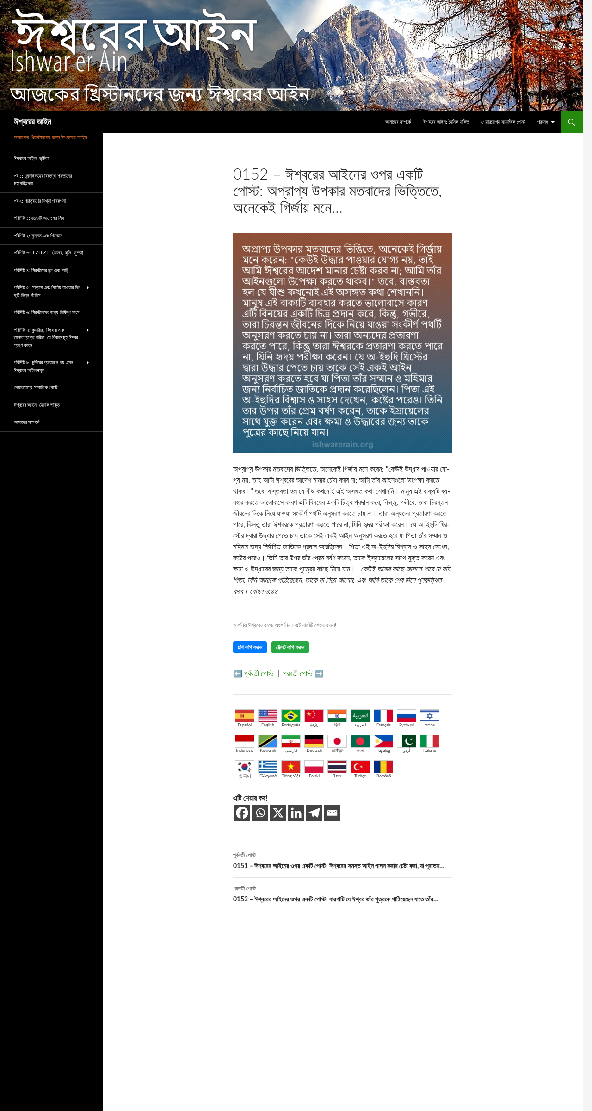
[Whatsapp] (260, 813)
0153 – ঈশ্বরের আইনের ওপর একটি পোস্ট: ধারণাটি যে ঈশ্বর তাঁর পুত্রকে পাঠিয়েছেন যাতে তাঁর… (335, 894)
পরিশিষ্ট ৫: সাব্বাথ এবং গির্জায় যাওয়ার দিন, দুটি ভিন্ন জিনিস (48, 291)
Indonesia (244, 751)
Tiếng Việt (291, 776)
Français (383, 725)
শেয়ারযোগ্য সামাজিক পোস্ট (503, 121)
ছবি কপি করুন (250, 647)
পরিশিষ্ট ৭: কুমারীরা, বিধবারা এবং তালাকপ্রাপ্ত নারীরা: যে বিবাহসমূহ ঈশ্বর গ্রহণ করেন (46, 338)
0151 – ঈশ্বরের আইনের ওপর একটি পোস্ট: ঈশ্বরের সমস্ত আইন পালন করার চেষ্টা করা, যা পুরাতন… (338, 860)
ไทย (337, 776)
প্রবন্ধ (542, 121)
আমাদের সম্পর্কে (398, 121)
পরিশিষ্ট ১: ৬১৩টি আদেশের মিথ (39, 218)
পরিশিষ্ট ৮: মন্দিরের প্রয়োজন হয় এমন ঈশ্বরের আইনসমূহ (43, 366)
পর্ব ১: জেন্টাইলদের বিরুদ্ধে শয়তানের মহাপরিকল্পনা (43, 180)
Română (383, 776)
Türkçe (360, 776)
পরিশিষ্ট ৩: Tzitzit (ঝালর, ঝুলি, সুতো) (48, 252)
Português (291, 725)
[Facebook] (242, 813)
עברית (430, 725)
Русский (406, 725)
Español (245, 725)
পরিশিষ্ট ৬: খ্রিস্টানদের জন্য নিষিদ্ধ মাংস (47, 312)
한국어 (245, 776)
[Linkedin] (296, 813)
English (267, 725)
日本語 (337, 751)
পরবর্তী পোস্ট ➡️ (303, 673)
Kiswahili (268, 751)
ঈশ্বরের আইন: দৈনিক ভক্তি (446, 121)
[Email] (332, 813)
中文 (314, 725)
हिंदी (337, 725)
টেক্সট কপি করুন (290, 647)
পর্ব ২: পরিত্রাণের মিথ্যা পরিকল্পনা (40, 201)
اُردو (406, 751)
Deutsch (314, 751)
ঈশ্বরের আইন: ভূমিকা (31, 158)
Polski (314, 776)
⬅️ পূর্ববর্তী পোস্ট (253, 673)
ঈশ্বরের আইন (32, 122)
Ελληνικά (268, 776)
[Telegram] (314, 813)
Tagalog (383, 751)
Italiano (429, 751)
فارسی (291, 751)
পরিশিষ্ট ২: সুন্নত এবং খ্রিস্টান (38, 235)
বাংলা (360, 751)
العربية (360, 725)
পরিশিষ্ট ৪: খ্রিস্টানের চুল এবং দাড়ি (41, 270)
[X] (278, 813)
